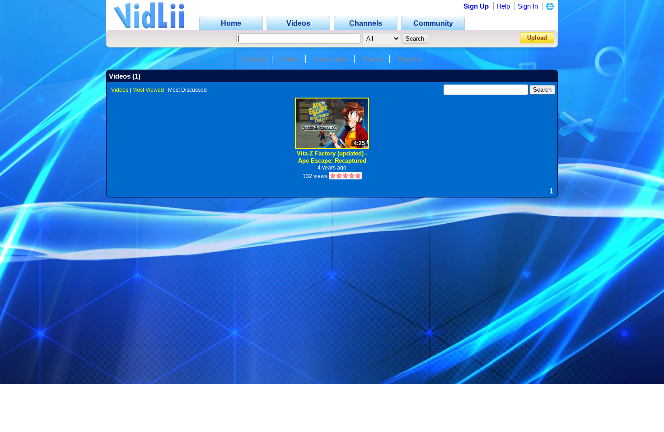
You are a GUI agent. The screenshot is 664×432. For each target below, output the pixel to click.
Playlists (409, 59)
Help (503, 6)
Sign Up (476, 6)
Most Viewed (148, 90)
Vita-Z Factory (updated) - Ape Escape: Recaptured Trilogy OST (332, 157)
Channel (254, 59)
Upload (537, 37)
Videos (290, 59)
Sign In (528, 6)
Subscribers (331, 59)
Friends (373, 59)
